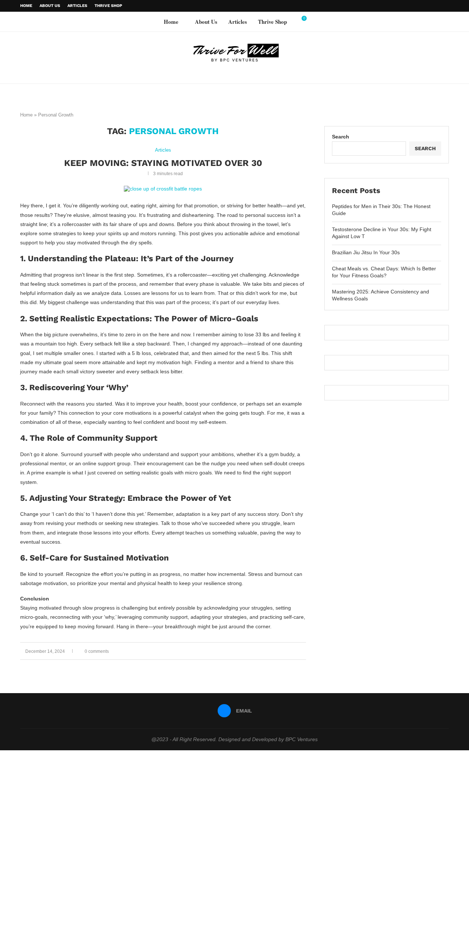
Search (340, 137)
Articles (77, 5)
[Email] (447, 6)
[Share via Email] (304, 651)
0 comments (97, 651)
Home (26, 5)
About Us (50, 5)
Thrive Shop (108, 5)
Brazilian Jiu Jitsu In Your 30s (366, 252)
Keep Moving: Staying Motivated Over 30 (163, 163)
